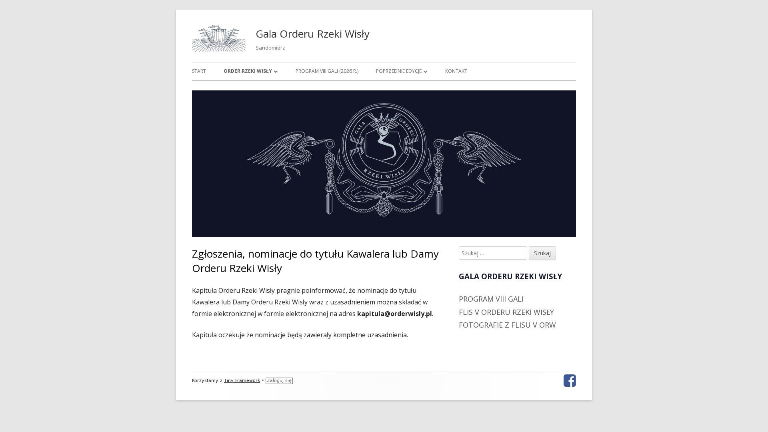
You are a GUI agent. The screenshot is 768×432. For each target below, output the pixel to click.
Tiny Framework (242, 380)
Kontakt (456, 71)
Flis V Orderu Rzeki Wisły (506, 312)
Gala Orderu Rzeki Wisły (313, 33)
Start (199, 71)
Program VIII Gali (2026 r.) (327, 71)
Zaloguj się (279, 380)
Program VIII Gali (491, 299)
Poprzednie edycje (399, 71)
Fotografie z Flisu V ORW (507, 325)
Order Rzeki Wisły (248, 71)
